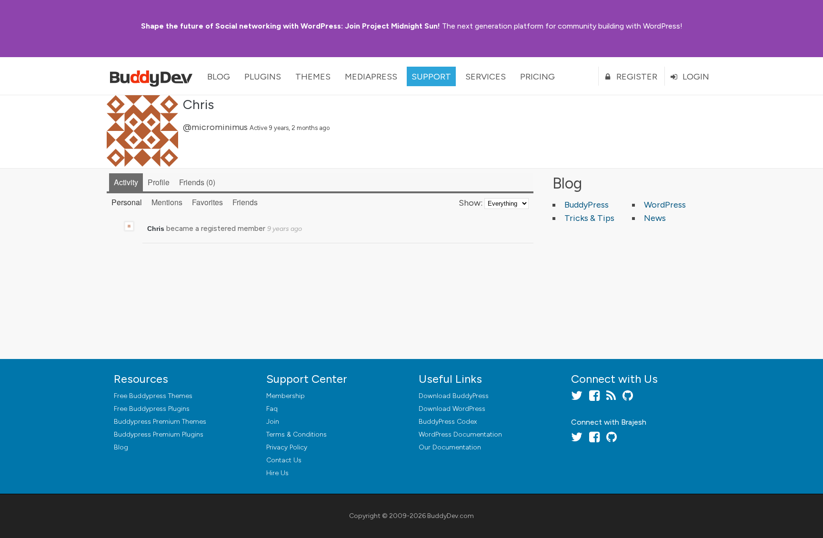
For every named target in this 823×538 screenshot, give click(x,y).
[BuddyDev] (153, 76)
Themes (313, 76)
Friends (196, 182)
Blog (218, 76)
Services (485, 76)
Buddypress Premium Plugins (158, 434)
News (655, 218)
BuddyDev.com (450, 516)
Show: (470, 203)
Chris (198, 104)
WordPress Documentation (460, 434)
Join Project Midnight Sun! (290, 25)
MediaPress (371, 76)
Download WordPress (452, 409)
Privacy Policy (286, 447)
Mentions (166, 202)
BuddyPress (586, 204)
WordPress (665, 204)
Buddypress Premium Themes (160, 422)
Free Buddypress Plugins (152, 409)
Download (454, 396)
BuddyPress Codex (448, 422)
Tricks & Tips (589, 218)
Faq (272, 409)
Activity (126, 182)
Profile (159, 182)
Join (272, 422)
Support (431, 76)
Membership (285, 396)
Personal (126, 202)
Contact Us (283, 460)
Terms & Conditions (296, 434)
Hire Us (277, 473)
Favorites (207, 202)
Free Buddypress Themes (153, 396)
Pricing (537, 76)
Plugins (262, 76)
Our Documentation (450, 447)
